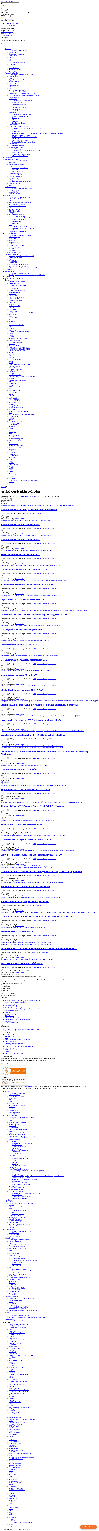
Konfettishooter (13, 242)
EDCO (11, 326)
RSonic (11, 428)
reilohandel (12, 426)
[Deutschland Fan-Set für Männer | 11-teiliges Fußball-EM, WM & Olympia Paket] (26, 866)
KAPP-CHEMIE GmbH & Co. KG (20, 364)
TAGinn (11, 451)
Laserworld (12, 371)
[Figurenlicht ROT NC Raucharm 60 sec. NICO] (31, 595)
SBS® (10, 430)
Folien (14, 130)
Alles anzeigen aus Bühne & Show (19, 197)
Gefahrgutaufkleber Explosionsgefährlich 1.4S (24, 569)
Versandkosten (19, 519)
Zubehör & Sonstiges (11, 159)
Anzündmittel (13, 99)
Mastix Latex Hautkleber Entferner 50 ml (21, 824)
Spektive (15, 169)
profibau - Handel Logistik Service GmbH (21, 414)
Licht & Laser (13, 244)
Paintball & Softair (10, 187)
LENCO (11, 373)
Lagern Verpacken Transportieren (19, 126)
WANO (11, 470)
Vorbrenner (15, 106)
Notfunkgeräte (13, 263)
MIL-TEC (12, 388)
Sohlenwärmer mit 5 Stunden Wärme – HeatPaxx (25, 886)
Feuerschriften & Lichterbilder (18, 92)
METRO (11, 385)
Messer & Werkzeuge (15, 178)
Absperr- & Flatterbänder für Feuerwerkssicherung (24, 95)
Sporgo (11, 442)
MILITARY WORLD (15, 390)
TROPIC (11, 459)
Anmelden (11, 20)
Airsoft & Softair (14, 190)
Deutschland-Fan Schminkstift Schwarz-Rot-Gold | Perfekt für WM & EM (38, 916)
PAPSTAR (12, 409)
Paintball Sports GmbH (16, 407)
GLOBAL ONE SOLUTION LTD (19, 349)
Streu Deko (12, 240)
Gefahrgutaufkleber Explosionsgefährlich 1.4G (24, 629)
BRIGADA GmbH (14, 306)
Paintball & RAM (14, 192)
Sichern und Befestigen (16, 147)
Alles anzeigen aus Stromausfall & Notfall (21, 256)
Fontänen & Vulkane (15, 81)
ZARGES (12, 478)
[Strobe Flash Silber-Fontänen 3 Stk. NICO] (28, 686)
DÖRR (11, 319)
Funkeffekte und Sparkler (16, 214)
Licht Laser (12, 64)
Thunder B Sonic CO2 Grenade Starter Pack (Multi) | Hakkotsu (32, 806)
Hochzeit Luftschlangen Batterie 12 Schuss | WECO (26, 839)
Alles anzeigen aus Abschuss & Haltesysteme (26, 150)
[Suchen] (1, 7)
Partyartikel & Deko (11, 233)
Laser (10, 225)
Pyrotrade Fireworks (15, 423)
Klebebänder (16, 131)
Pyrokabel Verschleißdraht (17, 145)
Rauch (10, 59)
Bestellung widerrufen (88, 1527)
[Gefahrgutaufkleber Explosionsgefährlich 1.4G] (31, 625)
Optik (10, 166)
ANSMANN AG (14, 288)
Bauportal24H (13, 295)
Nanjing (11, 394)
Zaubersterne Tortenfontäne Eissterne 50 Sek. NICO (27, 584)
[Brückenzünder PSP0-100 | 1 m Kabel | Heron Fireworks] (37, 505)
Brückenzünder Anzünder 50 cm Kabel (20, 539)
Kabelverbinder (13, 125)
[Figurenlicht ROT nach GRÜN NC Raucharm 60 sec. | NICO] (40, 716)
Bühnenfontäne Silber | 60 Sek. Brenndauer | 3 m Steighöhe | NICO (34, 614)
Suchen (8, 500)
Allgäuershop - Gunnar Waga (17, 285)
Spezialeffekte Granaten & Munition (20, 202)
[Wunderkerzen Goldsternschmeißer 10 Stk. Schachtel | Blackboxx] (42, 731)
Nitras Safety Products (15, 401)
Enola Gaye (12, 330)
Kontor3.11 (12, 368)
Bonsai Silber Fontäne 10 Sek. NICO (19, 675)
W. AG (11, 466)
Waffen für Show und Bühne (17, 62)
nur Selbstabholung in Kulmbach (39, 952)
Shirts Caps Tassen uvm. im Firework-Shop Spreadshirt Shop (27, 275)
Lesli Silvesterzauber (15, 375)
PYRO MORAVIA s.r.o (16, 416)
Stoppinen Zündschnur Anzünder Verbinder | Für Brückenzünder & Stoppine (39, 705)
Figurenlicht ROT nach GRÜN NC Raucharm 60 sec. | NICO (31, 720)
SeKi (10, 433)
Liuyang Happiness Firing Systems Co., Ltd (22, 376)
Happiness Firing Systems (20, 116)
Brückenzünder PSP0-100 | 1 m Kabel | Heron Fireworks (29, 509)
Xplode (11, 476)
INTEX (11, 363)
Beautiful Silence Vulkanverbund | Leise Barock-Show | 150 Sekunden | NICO (39, 948)
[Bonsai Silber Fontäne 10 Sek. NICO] (25, 671)
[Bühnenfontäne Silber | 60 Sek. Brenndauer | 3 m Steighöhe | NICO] (44, 610)
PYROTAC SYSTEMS (16, 421)
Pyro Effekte (8, 157)
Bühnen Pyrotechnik (15, 199)
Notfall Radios (13, 261)
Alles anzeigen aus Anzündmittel (22, 100)
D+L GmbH (12, 314)
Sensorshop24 (13, 437)
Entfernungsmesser (14, 97)
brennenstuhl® (13, 304)
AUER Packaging (14, 292)
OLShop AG (12, 402)
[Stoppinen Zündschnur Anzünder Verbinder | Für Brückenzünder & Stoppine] (49, 701)
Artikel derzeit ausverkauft (33, 513)
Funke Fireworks (14, 345)
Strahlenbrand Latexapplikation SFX (19, 931)
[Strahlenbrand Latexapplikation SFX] (25, 927)
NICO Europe (13, 397)
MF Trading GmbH (14, 387)
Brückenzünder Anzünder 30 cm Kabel (20, 524)
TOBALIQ (12, 454)
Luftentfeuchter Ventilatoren (20, 140)
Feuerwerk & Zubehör (11, 73)
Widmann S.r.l (13, 475)
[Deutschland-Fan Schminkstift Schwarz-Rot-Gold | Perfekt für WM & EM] (48, 912)
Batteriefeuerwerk (14, 76)
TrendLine (12, 457)
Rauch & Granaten (14, 194)
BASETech (12, 294)
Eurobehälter (16, 138)
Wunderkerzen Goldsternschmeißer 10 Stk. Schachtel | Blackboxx (33, 735)
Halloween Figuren (14, 237)
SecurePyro (15, 118)
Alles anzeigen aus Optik (20, 168)
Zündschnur (16, 109)
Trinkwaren (12, 162)
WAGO (11, 468)
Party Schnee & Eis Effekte (17, 245)
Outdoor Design (13, 404)
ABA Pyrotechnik (14, 283)
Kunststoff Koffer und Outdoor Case (23, 142)
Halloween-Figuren (14, 52)
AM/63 (11, 287)
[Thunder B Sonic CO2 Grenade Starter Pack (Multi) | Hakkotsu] (41, 802)
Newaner (11, 395)
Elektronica (12, 328)
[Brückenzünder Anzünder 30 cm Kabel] (26, 520)
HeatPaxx (12, 357)
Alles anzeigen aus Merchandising (19, 273)
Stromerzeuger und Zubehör (17, 266)
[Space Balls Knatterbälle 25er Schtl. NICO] (28, 959)
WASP (11, 471)
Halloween (8, 49)
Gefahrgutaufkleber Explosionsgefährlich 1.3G (24, 659)
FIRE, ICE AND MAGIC (17, 342)
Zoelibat (11, 482)
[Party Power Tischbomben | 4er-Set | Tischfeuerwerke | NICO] (40, 851)
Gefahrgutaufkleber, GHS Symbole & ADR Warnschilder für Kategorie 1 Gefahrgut (38, 133)
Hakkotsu (11, 356)
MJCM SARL (13, 392)
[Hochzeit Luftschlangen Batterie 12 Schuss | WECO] (34, 835)
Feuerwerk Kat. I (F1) (15, 69)
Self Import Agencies (15, 435)
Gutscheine (8, 269)
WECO (11, 473)
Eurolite (11, 335)
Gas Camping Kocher (15, 257)
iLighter (11, 361)
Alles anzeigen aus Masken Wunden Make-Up (26, 218)
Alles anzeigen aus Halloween (18, 50)
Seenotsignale (13, 144)
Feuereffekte (12, 71)
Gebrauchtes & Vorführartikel (14, 278)
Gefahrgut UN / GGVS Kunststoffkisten (24, 137)
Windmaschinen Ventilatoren (17, 206)
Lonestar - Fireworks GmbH (17, 380)
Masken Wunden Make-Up (17, 216)
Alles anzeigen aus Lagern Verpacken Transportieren (28, 128)
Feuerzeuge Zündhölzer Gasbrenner (19, 181)
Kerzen (11, 259)
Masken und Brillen (15, 247)
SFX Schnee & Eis (14, 211)
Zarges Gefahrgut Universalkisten (22, 135)
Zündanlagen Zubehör (19, 123)
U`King (11, 461)
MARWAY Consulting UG (17, 382)
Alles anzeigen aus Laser (20, 226)
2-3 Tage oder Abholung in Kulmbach (44, 528)
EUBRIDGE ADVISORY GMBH (19, 332)
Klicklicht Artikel (14, 68)
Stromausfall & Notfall (11, 254)
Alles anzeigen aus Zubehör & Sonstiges (21, 161)
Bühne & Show (9, 195)
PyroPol (11, 420)
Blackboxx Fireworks (15, 301)
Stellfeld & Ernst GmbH (16, 445)
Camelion (11, 307)
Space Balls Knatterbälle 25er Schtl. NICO (22, 963)
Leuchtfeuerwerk (14, 85)
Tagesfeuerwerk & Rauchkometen (19, 90)
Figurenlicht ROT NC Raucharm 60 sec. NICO (24, 599)
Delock (11, 316)
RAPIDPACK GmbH (15, 425)
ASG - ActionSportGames (17, 290)
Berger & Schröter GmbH (16, 297)
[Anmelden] (19, 978)
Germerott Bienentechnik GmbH (19, 347)
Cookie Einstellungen (11, 1023)
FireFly (14, 119)
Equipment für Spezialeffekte (17, 232)
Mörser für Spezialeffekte (20, 156)
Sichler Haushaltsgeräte (16, 439)
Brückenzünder (17, 102)
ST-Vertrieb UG (13, 444)
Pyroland (11, 418)
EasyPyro (15, 121)
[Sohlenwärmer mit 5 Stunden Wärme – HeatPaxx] (32, 882)
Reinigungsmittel (14, 180)
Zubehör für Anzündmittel (20, 107)
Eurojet (11, 333)
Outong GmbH (13, 406)
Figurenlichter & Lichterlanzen (18, 80)
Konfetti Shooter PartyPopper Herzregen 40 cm (25, 901)
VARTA (11, 463)
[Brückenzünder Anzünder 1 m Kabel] (25, 640)
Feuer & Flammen (14, 209)
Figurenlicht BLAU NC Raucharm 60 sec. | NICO (25, 789)
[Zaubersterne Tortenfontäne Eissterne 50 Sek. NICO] (34, 580)
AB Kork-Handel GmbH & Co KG (19, 282)
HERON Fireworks (15, 359)
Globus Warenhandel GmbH (17, 351)
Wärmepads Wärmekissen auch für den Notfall (23, 268)
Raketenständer (17, 152)
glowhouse (12, 352)
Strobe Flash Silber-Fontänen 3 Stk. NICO (22, 690)
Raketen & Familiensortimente (18, 87)
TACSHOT (12, 449)
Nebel (10, 57)
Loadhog (11, 378)
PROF (10, 413)
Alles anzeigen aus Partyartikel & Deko (21, 235)
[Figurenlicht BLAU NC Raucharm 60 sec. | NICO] (33, 785)
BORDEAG (12, 302)
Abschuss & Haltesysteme (16, 149)
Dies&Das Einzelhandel (16, 318)
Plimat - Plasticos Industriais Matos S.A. (21, 411)
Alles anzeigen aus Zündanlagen (22, 114)
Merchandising (9, 271)
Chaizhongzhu (13, 311)
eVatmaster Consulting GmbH (18, 338)
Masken (11, 66)
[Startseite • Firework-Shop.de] (7, 1)
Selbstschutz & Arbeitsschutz (17, 175)
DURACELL (13, 321)
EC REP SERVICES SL (16, 325)
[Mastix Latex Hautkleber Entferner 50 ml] (27, 820)
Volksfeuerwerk (13, 464)
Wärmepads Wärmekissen (16, 164)
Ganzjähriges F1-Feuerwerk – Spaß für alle (22, 93)
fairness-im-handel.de (21, 1082)
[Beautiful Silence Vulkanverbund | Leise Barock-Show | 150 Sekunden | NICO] (26, 943)
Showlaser (15, 230)
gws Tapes (12, 354)
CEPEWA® (12, 309)
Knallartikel (12, 83)
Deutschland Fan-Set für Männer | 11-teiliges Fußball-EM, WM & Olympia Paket (41, 871)
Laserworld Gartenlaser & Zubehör (23, 228)
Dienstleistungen (10, 276)
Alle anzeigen (5, 782)
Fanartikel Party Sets (15, 252)
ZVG (10, 483)
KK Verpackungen (14, 366)
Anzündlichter (16, 111)
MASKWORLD (14, 383)
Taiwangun (12, 452)
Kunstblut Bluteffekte (19, 219)
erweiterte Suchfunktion (27, 496)
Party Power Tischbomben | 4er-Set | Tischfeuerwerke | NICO (31, 855)
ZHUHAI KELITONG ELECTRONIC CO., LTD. (24, 480)
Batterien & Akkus (14, 183)
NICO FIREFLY (14, 399)
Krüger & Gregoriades (15, 370)
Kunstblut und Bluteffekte (16, 54)
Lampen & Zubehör (15, 173)
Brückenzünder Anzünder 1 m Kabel (19, 644)
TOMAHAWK (13, 456)
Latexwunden (13, 56)
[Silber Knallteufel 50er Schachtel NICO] (27, 550)
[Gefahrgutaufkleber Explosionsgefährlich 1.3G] (31, 655)
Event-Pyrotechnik (14, 340)
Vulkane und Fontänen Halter (21, 154)
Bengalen (11, 78)
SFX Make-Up (13, 61)
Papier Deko (12, 238)
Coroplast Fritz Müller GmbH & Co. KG (21, 313)
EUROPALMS (13, 337)
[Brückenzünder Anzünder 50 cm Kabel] (26, 535)
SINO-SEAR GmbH (15, 440)
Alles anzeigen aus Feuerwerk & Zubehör (21, 75)
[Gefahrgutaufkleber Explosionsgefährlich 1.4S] (31, 565)
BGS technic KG (14, 299)
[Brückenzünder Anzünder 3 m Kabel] (25, 765)
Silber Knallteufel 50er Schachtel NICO (20, 554)
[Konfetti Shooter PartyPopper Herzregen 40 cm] (31, 897)
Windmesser (12, 185)
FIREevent (12, 344)
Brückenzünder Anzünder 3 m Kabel (19, 769)
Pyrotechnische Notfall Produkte (18, 264)
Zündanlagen (13, 112)
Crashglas (12, 213)
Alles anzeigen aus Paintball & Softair (20, 188)
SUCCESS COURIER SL (17, 447)
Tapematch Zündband (19, 104)
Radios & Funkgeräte (15, 176)
